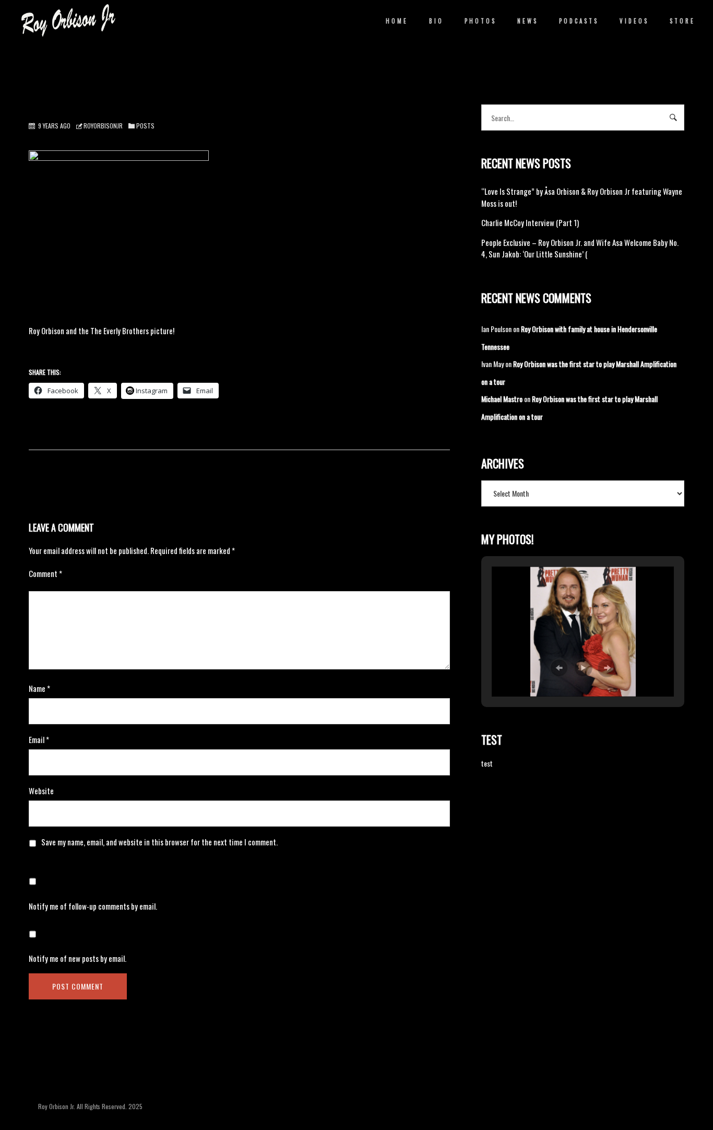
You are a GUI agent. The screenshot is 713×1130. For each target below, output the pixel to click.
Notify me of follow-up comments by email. (93, 906)
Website (41, 790)
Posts (145, 125)
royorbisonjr (103, 125)
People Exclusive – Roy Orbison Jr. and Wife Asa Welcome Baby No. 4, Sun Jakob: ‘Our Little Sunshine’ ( (580, 248)
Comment (45, 573)
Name (39, 688)
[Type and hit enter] (673, 117)
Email (39, 739)
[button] (559, 667)
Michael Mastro (501, 398)
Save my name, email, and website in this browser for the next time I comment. (159, 841)
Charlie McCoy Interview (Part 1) (530, 222)
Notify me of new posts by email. (77, 958)
